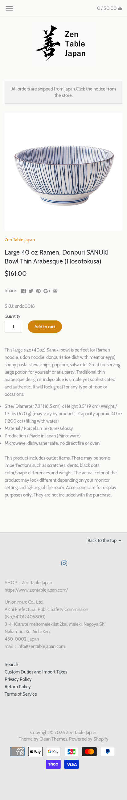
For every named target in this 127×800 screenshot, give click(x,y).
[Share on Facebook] (23, 290)
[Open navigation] (9, 8)
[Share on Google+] (47, 290)
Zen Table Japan (20, 240)
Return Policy (18, 686)
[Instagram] (64, 563)
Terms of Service (21, 694)
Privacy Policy (18, 679)
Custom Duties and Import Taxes (36, 672)
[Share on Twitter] (31, 290)
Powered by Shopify (89, 739)
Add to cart (45, 326)
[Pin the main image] (38, 290)
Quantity (12, 316)
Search (11, 664)
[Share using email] (55, 290)
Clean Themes (53, 739)
